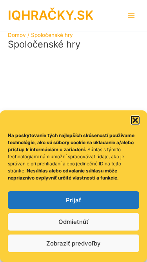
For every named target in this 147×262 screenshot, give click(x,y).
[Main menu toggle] (131, 15)
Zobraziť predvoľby (73, 243)
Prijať (73, 200)
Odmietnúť (73, 221)
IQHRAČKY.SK (51, 15)
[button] (135, 120)
